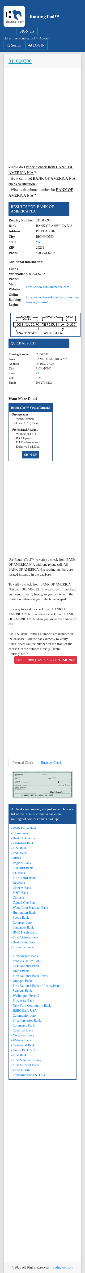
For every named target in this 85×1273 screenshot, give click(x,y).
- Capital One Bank (23, 902)
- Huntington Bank (23, 912)
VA (38, 242)
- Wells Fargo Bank (24, 828)
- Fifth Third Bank (23, 878)
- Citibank (17, 898)
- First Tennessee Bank (26, 1020)
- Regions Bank (21, 863)
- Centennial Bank (23, 1045)
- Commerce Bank (23, 1025)
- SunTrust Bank (22, 868)
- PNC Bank (19, 853)
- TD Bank (18, 873)
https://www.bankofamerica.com (47, 287)
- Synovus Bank (21, 991)
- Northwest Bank (22, 1035)
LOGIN (38, 45)
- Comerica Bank (22, 947)
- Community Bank (23, 1015)
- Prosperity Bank (22, 1000)
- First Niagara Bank (24, 956)
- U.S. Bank (19, 848)
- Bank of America (23, 838)
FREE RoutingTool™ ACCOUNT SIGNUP (45, 660)
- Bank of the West (23, 942)
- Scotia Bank (20, 917)
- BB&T (16, 858)
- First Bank (19, 1055)
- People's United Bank (26, 961)
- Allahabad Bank (22, 843)
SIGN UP (27, 31)
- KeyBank (18, 883)
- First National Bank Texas (29, 976)
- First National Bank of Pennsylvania (36, 986)
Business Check (51, 762)
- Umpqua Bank (21, 981)
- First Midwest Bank (25, 1065)
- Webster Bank (21, 1040)
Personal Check (23, 762)
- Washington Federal (25, 995)
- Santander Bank (22, 927)
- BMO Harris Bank (24, 932)
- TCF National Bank (25, 966)
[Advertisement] (42, 117)
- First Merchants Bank (26, 1060)
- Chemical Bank (22, 1030)
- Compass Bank (21, 922)
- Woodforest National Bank (29, 907)
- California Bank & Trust (28, 1075)
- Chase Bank (19, 833)
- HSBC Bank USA (24, 1010)
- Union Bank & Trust (25, 1050)
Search (15, 45)
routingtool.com (62, 1267)
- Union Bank (20, 971)
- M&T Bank (19, 893)
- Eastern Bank (20, 1070)
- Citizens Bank (21, 888)
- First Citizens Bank (24, 937)
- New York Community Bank (31, 1005)
